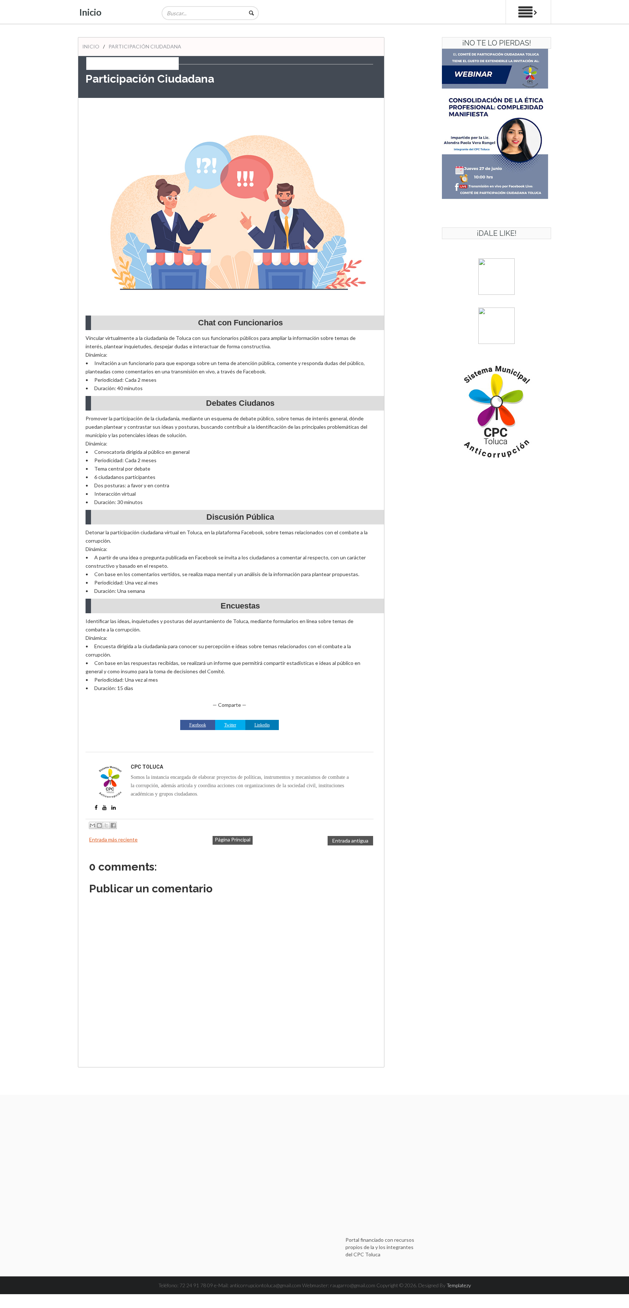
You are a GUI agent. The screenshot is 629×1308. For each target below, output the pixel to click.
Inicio (90, 12)
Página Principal (232, 839)
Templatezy (459, 1285)
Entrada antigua (350, 840)
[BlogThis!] (99, 825)
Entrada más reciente (113, 839)
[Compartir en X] (106, 825)
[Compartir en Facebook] (113, 825)
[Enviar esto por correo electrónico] (92, 825)
